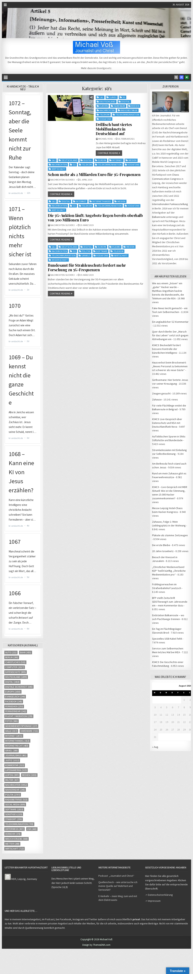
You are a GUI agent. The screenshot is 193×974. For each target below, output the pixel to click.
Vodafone (105, 119)
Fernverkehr (15, 711)
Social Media (15, 804)
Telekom (105, 114)
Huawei (116, 246)
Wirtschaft (58, 168)
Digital (125, 101)
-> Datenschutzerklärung (159, 894)
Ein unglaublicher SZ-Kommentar (170, 321)
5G (124, 97)
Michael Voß (105, 139)
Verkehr (13, 834)
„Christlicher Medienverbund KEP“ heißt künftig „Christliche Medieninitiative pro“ (169, 570)
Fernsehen (14, 706)
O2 (74, 164)
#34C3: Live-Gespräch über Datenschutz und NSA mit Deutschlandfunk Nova (167, 422)
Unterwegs (14, 829)
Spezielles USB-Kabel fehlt (167, 638)
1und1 (113, 97)
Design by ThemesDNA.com (96, 944)
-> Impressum (153, 901)
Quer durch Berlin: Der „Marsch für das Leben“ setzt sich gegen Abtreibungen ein (170, 335)
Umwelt (86, 255)
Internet (117, 160)
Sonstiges (13, 814)
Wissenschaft (60, 259)
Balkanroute (159, 217)
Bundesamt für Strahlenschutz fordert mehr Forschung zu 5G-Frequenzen (87, 267)
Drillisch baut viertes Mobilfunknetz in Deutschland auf (114, 129)
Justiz (12, 760)
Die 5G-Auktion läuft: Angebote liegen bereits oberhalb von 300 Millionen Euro (95, 217)
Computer (14, 667)
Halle (11, 731)
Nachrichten (107, 110)
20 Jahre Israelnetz (163, 551)
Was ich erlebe (16, 838)
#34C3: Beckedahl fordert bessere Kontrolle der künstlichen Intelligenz (166, 348)
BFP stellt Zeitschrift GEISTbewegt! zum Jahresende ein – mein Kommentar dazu (169, 601)
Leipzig (12, 775)
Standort (13, 819)
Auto (11, 652)
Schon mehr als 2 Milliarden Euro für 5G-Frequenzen (94, 174)
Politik (86, 251)
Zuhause (157, 399)
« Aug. (155, 747)
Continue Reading (108, 153)
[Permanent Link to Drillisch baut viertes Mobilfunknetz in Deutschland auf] (71, 108)
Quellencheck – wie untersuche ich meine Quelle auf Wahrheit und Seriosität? (117, 885)
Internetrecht (16, 745)
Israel (11, 750)
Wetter (12, 843)
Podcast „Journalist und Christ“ (116, 875)
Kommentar (14, 765)
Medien (135, 105)
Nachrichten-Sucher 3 (63, 180)
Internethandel (101, 201)
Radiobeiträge (129, 110)
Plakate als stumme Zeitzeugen (170, 535)
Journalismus (16, 755)
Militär (12, 780)
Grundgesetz (103, 68)
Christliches (15, 662)
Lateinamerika (16, 770)
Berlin (11, 657)
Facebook (13, 701)
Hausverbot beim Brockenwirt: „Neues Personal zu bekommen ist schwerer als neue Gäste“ (170, 366)
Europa (104, 105)
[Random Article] (181, 77)
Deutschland (108, 101)
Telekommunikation (127, 114)
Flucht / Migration (18, 716)
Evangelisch (15, 696)
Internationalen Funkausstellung (170, 204)
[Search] (176, 77)
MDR (13, 879)
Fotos (11, 721)
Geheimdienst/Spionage (21, 726)
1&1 (101, 97)
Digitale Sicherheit (19, 686)
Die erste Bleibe (161, 545)
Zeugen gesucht (161, 393)
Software (101, 251)
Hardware (119, 105)
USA (32, 829)
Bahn (25, 652)
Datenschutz (15, 672)
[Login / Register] (187, 77)
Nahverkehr (15, 789)
